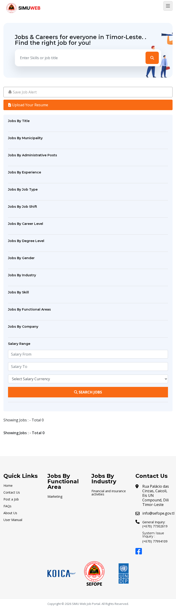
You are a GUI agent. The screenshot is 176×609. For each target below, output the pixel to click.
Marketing (54, 496)
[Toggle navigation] (168, 6)
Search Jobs (90, 392)
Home (8, 485)
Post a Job (11, 499)
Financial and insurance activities (108, 492)
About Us (10, 513)
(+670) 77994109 (155, 541)
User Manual (12, 520)
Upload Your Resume (29, 104)
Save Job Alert (24, 92)
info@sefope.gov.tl (158, 513)
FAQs (7, 506)
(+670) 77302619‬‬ (155, 526)
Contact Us (11, 492)
